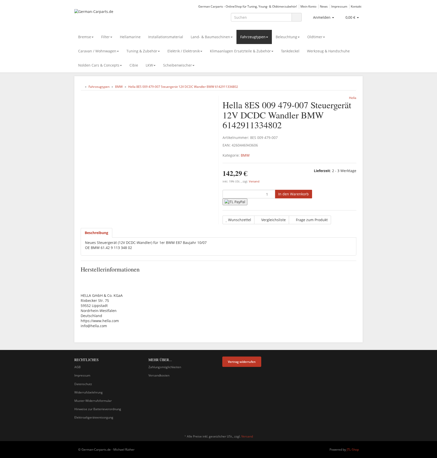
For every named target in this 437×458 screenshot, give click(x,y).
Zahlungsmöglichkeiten (164, 367)
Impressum (339, 6)
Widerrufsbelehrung (88, 392)
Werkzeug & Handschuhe (328, 51)
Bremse (84, 36)
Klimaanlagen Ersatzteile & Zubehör (240, 51)
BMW (245, 155)
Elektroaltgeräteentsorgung (93, 417)
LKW (149, 65)
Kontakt (356, 6)
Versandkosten (158, 375)
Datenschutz (83, 384)
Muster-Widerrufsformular (93, 401)
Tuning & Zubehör (141, 51)
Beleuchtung (286, 36)
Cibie (133, 65)
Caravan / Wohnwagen (97, 51)
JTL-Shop (353, 449)
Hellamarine (130, 36)
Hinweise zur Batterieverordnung (97, 409)
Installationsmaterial (165, 36)
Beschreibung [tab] (96, 232)
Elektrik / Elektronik (183, 51)
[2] (235, 201)
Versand (254, 181)
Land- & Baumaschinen (210, 36)
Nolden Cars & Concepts (98, 65)
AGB (77, 367)
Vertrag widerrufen (242, 362)
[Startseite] (82, 87)
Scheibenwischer (177, 65)
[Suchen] (296, 17)
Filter (105, 36)
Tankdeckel (290, 51)
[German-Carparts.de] (119, 16)
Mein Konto (308, 6)
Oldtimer (314, 36)
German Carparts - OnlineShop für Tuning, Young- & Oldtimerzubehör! (247, 6)
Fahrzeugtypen (253, 36)
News (324, 6)
